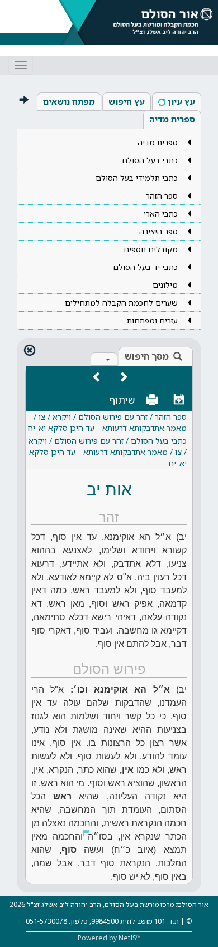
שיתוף (122, 399)
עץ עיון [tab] (181, 101)
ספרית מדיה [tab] (172, 119)
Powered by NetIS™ (109, 938)
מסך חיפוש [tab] (147, 356)
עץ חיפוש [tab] (126, 101)
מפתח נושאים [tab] (69, 101)
